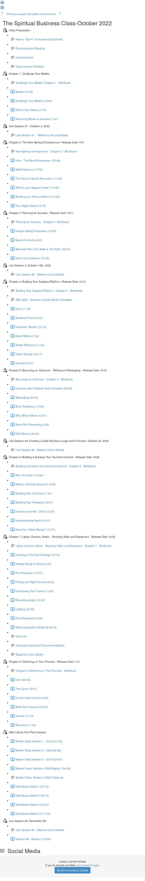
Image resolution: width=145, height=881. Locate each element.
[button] (2, 3)
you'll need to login (88, 865)
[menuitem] (2, 9)
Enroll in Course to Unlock (72, 870)
